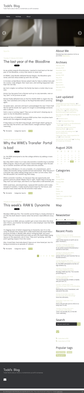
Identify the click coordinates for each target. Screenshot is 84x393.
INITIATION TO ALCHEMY (64, 139)
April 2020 (59, 73)
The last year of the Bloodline (26, 61)
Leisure (58, 186)
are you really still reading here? (66, 131)
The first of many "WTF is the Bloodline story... (68, 287)
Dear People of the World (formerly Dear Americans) (67, 111)
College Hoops (61, 352)
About (29, 16)
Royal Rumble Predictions (64, 254)
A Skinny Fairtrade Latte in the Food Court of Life (68, 105)
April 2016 (59, 80)
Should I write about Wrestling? (65, 296)
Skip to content (5, 1)
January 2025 (60, 68)
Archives (18, 16)
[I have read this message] (82, 391)
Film (57, 184)
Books (58, 177)
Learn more (59, 391)
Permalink (8, 131)
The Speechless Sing (67, 121)
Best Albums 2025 (61, 115)
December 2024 (61, 70)
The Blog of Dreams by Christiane (68, 140)
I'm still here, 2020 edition (64, 310)
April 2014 (59, 82)
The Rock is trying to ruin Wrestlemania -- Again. (68, 237)
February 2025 (60, 65)
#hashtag (59, 302)
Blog (57, 174)
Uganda (70, 129)
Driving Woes (60, 179)
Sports (24, 131)
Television (59, 198)
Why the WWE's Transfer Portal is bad (27, 145)
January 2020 (60, 75)
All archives (59, 90)
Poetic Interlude (65, 137)
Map (59, 205)
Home (8, 16)
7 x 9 (57, 121)
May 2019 (59, 77)
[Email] (57, 331)
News (57, 189)
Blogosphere (61, 355)
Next (52, 256)
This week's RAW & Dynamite (26, 204)
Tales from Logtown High (64, 196)
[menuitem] (8, 16)
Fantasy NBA (60, 182)
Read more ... (66, 56)
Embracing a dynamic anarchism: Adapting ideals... (66, 128)
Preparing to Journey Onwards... (66, 103)
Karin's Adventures (62, 133)
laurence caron (63, 119)
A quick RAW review (62, 278)
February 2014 (60, 87)
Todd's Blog (11, 5)
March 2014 (59, 85)
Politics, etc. (59, 191)
